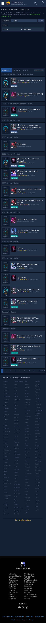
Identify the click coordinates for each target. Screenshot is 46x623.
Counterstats (13, 580)
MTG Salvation (29, 574)
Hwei (15, 384)
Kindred (16, 448)
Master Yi (17, 494)
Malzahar (17, 488)
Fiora (5, 486)
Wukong (38, 461)
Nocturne (28, 399)
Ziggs (37, 501)
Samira (27, 464)
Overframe (27, 592)
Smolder (27, 501)
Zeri (36, 497)
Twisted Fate (37, 414)
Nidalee (27, 393)
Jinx (15, 412)
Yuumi (37, 485)
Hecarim (6, 514)
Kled (15, 451)
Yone (37, 476)
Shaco (27, 479)
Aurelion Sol (6, 416)
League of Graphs (15, 576)
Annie (5, 405)
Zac (36, 491)
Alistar (6, 393)
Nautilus (27, 387)
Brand (6, 435)
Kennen (16, 442)
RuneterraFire (13, 584)
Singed (27, 488)
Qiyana (27, 426)
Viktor (37, 449)
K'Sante (16, 415)
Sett (26, 476)
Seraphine (28, 473)
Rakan (27, 432)
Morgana (17, 511)
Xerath (37, 467)
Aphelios (6, 408)
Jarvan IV (17, 399)
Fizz (5, 489)
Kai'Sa (16, 418)
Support (24, 620)
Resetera (12, 590)
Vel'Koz (37, 437)
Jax (15, 402)
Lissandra (17, 469)
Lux (15, 482)
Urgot (37, 424)
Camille (6, 447)
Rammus (28, 435)
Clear (41, 21)
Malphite (17, 485)
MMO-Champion (29, 582)
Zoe (36, 507)
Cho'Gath (7, 453)
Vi (36, 443)
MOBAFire (12, 574)
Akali (5, 387)
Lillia (15, 466)
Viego (37, 446)
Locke (16, 472)
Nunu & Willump (27, 403)
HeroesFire (12, 596)
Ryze (26, 461)
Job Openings (39, 616)
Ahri (5, 384)
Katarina (17, 433)
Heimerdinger (18, 381)
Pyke (26, 422)
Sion (26, 491)
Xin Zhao (38, 470)
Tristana (38, 404)
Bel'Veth (6, 429)
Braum (6, 438)
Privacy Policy (19, 616)
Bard (5, 426)
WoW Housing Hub (30, 580)
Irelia (15, 390)
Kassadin (17, 430)
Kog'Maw (17, 454)
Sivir (26, 494)
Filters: (4, 25)
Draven (6, 468)
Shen (26, 482)
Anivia (6, 402)
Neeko (27, 390)
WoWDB (27, 578)
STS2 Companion (30, 594)
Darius (6, 459)
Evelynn (6, 477)
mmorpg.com (28, 584)
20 (39, 371)
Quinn (27, 429)
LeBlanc (16, 457)
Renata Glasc (27, 445)
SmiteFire (12, 586)
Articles (31, 620)
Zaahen (37, 488)
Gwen (5, 511)
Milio (15, 500)
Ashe (5, 412)
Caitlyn (6, 444)
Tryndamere (39, 410)
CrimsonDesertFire (30, 596)
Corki (5, 456)
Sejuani (27, 467)
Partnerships (16, 620)
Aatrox (6, 381)
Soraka (27, 507)
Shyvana (27, 485)
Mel (15, 497)
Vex (36, 440)
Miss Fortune (16, 504)
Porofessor (12, 578)
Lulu (15, 479)
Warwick (38, 458)
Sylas (26, 513)
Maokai (16, 491)
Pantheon (28, 416)
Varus (37, 427)
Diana (5, 462)
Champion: (6, 21)
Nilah (26, 396)
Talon (37, 392)
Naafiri (16, 514)
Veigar (37, 434)
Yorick (37, 479)
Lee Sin (16, 460)
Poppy (27, 420)
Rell (26, 441)
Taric (37, 395)
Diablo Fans (28, 590)
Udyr (37, 421)
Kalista (16, 421)
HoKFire (27, 598)
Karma (16, 424)
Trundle (37, 407)
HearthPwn (28, 588)
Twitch (37, 418)
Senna (27, 470)
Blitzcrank (7, 432)
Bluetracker (28, 586)
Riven (26, 455)
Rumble (27, 458)
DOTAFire (12, 588)
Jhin (15, 408)
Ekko (5, 471)
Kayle (16, 436)
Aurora (6, 420)
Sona (26, 503)
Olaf (26, 407)
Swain (27, 510)
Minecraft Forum (29, 576)
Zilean (37, 503)
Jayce (16, 405)
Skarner (27, 497)
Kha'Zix (16, 445)
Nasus (27, 384)
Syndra (37, 381)
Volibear (38, 455)
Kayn (15, 439)
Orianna (27, 410)
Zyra (36, 510)
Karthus (16, 427)
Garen (6, 499)
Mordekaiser (18, 508)
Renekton (28, 449)
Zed (36, 494)
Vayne (37, 430)
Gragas (6, 505)
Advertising (29, 616)
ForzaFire (12, 594)
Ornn (26, 413)
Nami (26, 381)
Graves (6, 508)
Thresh (37, 401)
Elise (5, 474)
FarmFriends (13, 592)
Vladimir (38, 452)
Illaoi (15, 387)
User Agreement (7, 616)
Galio (5, 493)
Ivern (15, 393)
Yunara (37, 482)
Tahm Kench (37, 385)
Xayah (37, 464)
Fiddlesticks (7, 483)
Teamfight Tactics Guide (23, 520)
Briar (5, 441)
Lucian (16, 475)
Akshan (6, 390)
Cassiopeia (7, 450)
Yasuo (37, 473)
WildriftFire (12, 582)
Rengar (27, 452)
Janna (16, 396)
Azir (5, 422)
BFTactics (12, 598)
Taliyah (37, 389)
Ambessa (7, 396)
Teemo (37, 398)
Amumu (6, 399)
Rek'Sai (27, 438)
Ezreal (6, 480)
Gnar (5, 502)
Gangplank (7, 496)
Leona (16, 463)
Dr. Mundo (7, 465)
